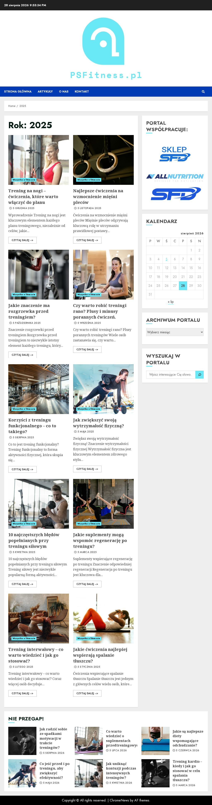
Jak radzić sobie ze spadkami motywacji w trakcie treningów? (22, 741)
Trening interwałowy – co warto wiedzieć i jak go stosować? (38, 618)
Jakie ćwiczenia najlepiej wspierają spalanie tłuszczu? (103, 618)
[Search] (203, 92)
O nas (64, 91)
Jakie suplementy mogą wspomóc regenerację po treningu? (103, 504)
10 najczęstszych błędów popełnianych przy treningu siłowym (38, 504)
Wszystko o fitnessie (24, 179)
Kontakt (82, 91)
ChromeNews (119, 800)
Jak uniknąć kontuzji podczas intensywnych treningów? (89, 773)
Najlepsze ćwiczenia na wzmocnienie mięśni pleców (103, 160)
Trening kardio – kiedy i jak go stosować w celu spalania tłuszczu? (155, 773)
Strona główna (17, 91)
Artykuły (45, 91)
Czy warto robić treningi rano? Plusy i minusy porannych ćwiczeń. (103, 275)
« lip (171, 301)
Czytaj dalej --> (22, 240)
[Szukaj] (199, 375)
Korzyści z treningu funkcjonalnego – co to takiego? (38, 389)
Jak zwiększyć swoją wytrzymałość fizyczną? (103, 389)
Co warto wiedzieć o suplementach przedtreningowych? (89, 741)
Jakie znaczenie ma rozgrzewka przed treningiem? (38, 275)
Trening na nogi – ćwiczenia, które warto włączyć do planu (38, 160)
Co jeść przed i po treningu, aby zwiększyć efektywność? (22, 773)
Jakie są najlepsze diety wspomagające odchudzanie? (155, 741)
